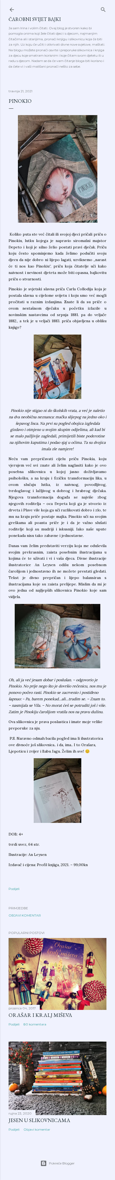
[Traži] (103, 8)
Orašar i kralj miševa (40, 1015)
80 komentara (35, 1024)
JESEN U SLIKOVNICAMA (39, 1120)
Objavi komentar (25, 915)
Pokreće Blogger (62, 1163)
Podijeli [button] (14, 889)
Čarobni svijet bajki (35, 19)
